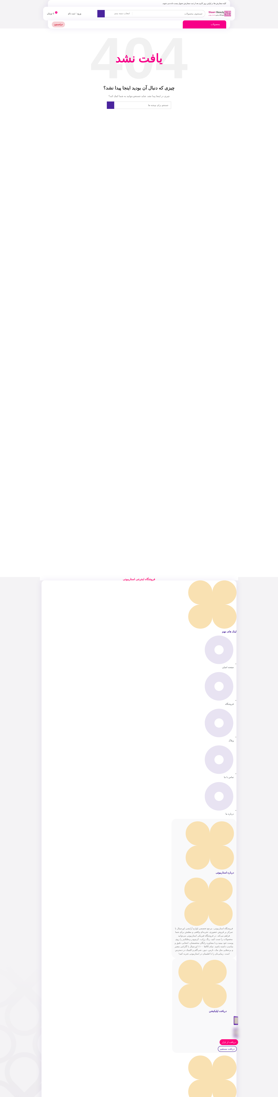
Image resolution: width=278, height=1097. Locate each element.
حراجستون (58, 24)
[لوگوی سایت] (219, 13)
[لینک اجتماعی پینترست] (61, 3)
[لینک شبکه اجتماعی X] (65, 3)
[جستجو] (101, 13)
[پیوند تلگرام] (54, 3)
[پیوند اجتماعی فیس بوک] (69, 3)
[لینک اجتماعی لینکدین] (58, 3)
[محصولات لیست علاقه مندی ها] (63, 13)
